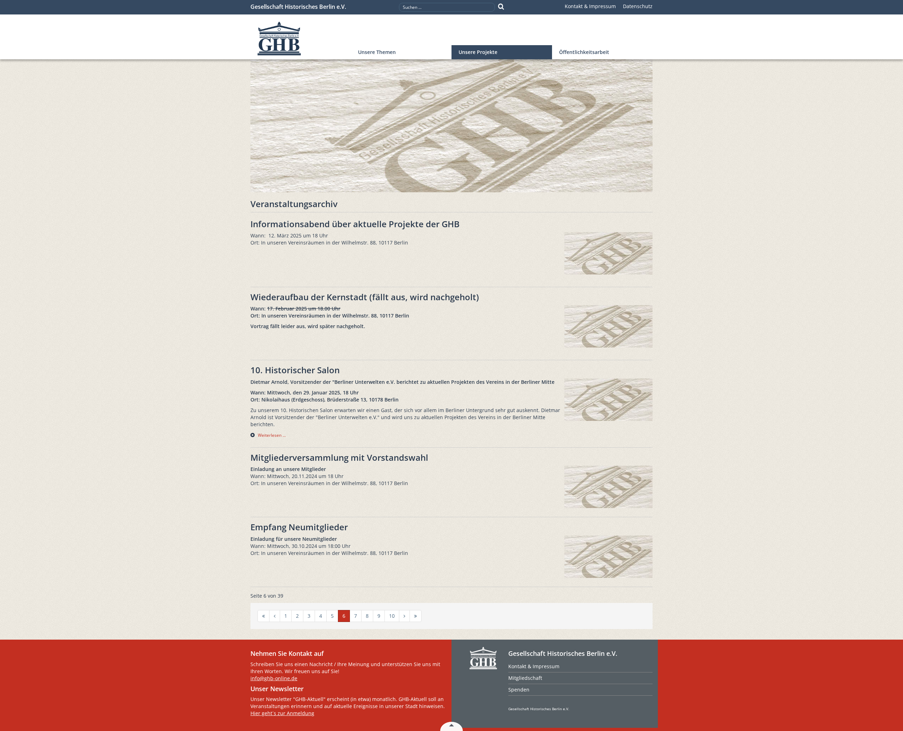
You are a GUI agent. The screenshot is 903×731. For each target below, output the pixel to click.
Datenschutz (638, 6)
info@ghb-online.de (273, 678)
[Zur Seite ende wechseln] (416, 616)
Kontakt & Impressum (590, 6)
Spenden (518, 689)
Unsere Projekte (478, 52)
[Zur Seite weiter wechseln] (404, 616)
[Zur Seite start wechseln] (263, 616)
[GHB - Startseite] (300, 38)
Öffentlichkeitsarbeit (584, 52)
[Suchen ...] (501, 7)
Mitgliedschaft (525, 678)
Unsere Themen (377, 52)
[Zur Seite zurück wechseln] (274, 616)
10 (392, 615)
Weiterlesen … (272, 435)
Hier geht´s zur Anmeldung (282, 713)
